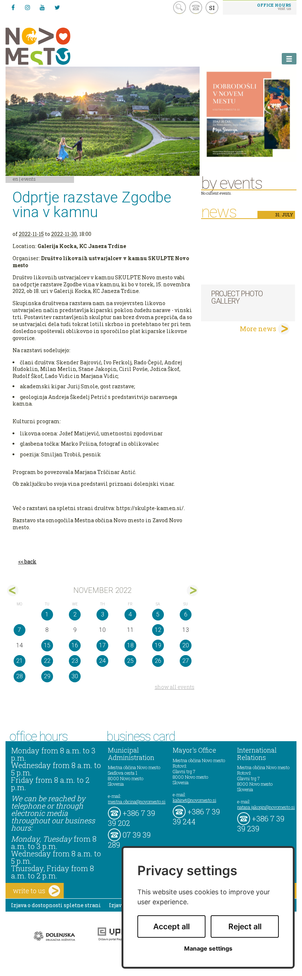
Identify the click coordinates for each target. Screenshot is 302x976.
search (179, 7)
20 (185, 645)
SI (212, 7)
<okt (12, 590)
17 (102, 645)
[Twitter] (57, 7)
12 (158, 629)
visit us (274, 6)
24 (102, 660)
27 (185, 660)
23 (74, 660)
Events (28, 179)
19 (158, 645)
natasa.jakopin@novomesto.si (266, 807)
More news (258, 328)
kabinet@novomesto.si (194, 800)
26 (158, 660)
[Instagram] (27, 7)
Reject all (244, 926)
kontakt (195, 7)
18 (130, 645)
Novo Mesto (55, 46)
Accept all (171, 926)
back (30, 561)
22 (47, 660)
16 (74, 645)
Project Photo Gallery (237, 297)
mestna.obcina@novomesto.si (136, 802)
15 (47, 645)
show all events (174, 686)
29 (47, 676)
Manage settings (208, 948)
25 (130, 660)
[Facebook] (13, 7)
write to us (29, 890)
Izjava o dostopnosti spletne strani (56, 905)
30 (74, 676)
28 (19, 676)
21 (19, 660)
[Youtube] (42, 7)
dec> (192, 590)
